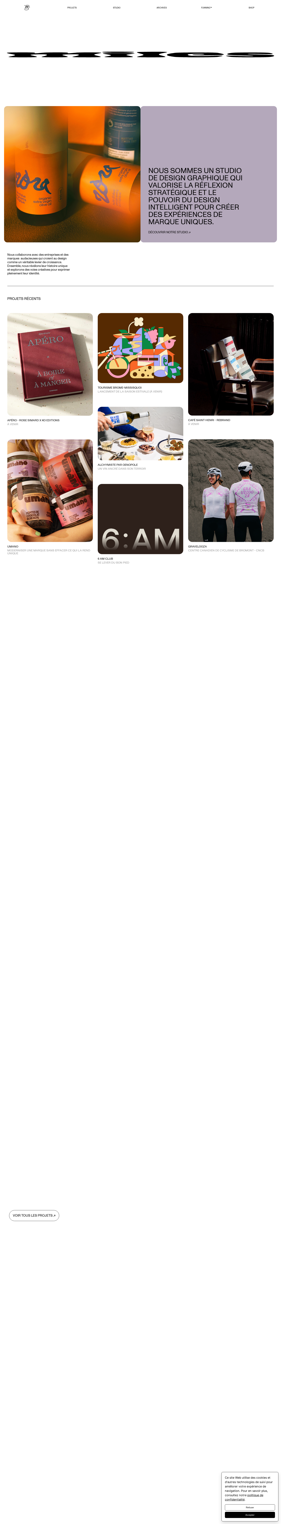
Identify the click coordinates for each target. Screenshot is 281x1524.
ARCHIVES (162, 7)
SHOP (251, 7)
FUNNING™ (206, 7)
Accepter (249, 1515)
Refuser (250, 1507)
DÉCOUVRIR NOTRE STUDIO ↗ (169, 232)
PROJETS (72, 7)
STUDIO (116, 7)
